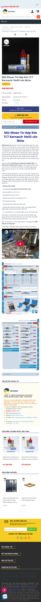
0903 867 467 (21, 116)
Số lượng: (5, 103)
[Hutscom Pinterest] (29, 538)
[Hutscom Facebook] (17, 538)
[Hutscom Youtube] (25, 538)
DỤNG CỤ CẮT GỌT (16, 27)
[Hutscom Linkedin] (21, 538)
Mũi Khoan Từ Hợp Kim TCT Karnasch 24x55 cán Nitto (29, 458)
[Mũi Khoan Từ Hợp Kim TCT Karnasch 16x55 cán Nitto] (20, 55)
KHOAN (27, 27)
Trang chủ (5, 27)
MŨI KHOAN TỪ (7, 29)
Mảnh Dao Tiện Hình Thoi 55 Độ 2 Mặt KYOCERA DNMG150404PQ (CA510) (10, 500)
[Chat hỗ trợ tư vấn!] (4, 596)
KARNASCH (6, 84)
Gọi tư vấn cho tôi (31, 121)
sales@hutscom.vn (15, 413)
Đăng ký (32, 529)
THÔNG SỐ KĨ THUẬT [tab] (10, 127)
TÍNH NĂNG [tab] (7, 374)
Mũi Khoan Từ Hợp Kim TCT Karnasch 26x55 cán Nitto (11, 458)
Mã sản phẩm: (6, 97)
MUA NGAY (20, 109)
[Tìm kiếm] (38, 16)
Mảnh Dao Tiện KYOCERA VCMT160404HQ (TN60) (28, 499)
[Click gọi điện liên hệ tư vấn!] (4, 590)
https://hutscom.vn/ (17, 415)
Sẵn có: (4, 100)
